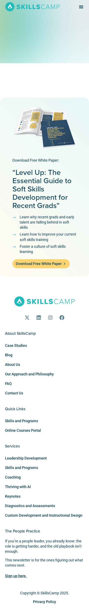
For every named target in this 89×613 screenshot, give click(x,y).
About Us (12, 364)
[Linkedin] (39, 318)
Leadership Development (26, 458)
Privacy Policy (44, 602)
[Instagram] (50, 318)
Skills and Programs (21, 421)
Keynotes (12, 496)
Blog (8, 355)
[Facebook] (62, 318)
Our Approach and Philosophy (29, 374)
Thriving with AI (18, 487)
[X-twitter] (27, 318)
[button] (81, 6)
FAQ (8, 383)
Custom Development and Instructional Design (43, 515)
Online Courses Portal (23, 430)
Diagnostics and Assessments (30, 506)
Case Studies (16, 345)
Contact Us (14, 393)
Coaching (13, 477)
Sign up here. (16, 576)
